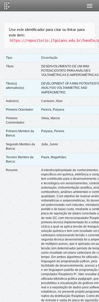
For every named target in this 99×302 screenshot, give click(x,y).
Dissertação (49, 57)
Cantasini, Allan (52, 101)
